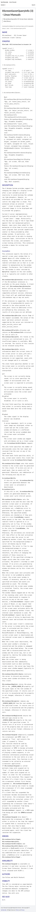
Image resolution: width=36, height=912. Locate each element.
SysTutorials (4, 2)
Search (33, 5)
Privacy (22, 910)
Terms (17, 910)
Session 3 (3, 5)
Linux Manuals (12, 2)
